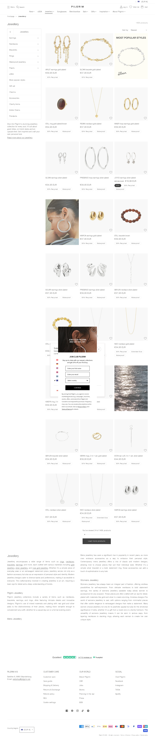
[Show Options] (87, 380)
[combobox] (76, 380)
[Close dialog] (94, 330)
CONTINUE (77, 388)
